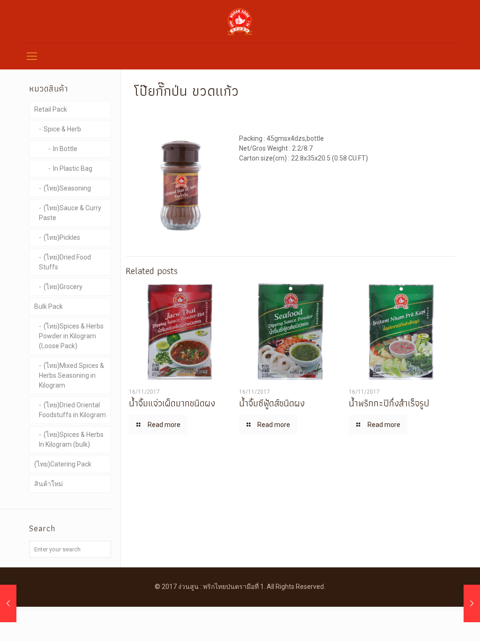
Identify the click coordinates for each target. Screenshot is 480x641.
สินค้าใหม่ (48, 484)
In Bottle (65, 149)
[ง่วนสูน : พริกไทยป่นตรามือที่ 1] (240, 21)
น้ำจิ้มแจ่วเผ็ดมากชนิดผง (172, 403)
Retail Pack (50, 109)
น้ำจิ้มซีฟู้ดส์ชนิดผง (272, 403)
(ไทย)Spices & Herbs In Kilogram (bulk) (71, 439)
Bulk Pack (48, 306)
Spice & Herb (62, 129)
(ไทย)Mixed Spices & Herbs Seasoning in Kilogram (71, 375)
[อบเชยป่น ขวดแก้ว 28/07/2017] (472, 603)
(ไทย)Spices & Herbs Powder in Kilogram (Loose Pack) (71, 336)
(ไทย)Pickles (62, 237)
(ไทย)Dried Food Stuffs (65, 262)
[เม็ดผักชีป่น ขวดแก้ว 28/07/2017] (8, 603)
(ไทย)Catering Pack (62, 464)
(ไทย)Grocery (63, 286)
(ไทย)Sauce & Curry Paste (70, 212)
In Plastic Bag (72, 168)
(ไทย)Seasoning (67, 188)
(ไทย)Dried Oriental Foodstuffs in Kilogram (72, 410)
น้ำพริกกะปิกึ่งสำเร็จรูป (389, 403)
